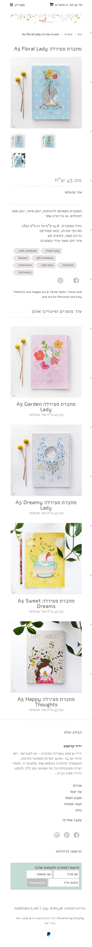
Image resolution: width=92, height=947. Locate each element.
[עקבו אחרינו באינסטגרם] (57, 836)
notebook (68, 265)
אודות (77, 785)
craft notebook (27, 251)
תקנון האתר (73, 797)
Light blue (47, 265)
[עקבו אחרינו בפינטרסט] (67, 836)
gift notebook (45, 258)
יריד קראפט (73, 746)
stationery (24, 272)
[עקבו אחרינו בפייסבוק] (77, 836)
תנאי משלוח (73, 804)
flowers (22, 258)
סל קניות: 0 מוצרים (68, 4)
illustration (25, 265)
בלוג (78, 810)
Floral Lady (52, 251)
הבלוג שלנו (73, 732)
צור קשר (76, 791)
